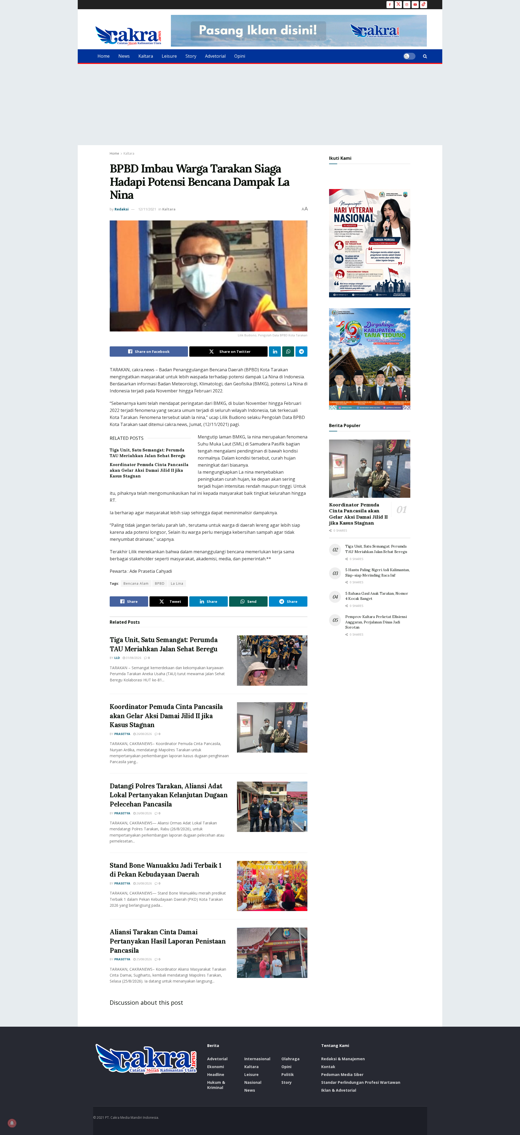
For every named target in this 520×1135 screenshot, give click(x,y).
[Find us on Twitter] (398, 4)
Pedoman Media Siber (342, 1074)
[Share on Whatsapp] (288, 351)
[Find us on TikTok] (423, 4)
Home (104, 56)
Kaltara (145, 56)
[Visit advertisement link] (299, 31)
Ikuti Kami (340, 158)
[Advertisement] (260, 104)
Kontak (328, 1066)
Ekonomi (215, 1066)
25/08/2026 (144, 959)
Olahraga (290, 1058)
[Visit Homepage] (128, 36)
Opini (239, 56)
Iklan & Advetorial (338, 1090)
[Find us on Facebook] (390, 4)
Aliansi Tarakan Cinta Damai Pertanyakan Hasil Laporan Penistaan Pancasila (168, 941)
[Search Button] (425, 56)
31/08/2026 (133, 658)
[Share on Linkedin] (275, 351)
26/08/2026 (144, 734)
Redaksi (122, 209)
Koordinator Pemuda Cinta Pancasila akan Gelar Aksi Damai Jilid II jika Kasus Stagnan (149, 470)
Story (191, 56)
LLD (117, 658)
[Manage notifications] (12, 1123)
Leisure (169, 56)
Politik (287, 1074)
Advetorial (215, 56)
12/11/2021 (147, 209)
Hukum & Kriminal (216, 1085)
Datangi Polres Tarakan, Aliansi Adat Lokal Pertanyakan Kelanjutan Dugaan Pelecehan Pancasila (168, 795)
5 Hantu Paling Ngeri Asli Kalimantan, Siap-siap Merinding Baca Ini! (377, 572)
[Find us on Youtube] (415, 4)
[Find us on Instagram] (406, 4)
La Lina (177, 583)
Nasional (252, 1082)
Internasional (257, 1058)
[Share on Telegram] (301, 351)
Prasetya (122, 734)
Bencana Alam (136, 583)
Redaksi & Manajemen (343, 1058)
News (124, 56)
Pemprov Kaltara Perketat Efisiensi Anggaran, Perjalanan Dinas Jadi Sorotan (376, 622)
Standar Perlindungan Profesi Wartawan (360, 1082)
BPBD (160, 583)
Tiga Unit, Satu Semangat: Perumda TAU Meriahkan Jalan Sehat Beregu (376, 549)
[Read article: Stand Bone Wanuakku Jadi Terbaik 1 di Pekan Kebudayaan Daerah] (272, 886)
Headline (215, 1074)
